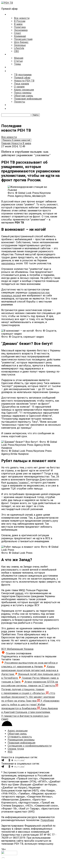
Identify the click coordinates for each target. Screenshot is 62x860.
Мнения (18, 58)
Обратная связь (23, 95)
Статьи (18, 61)
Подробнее (47, 820)
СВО (16, 51)
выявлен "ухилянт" (18, 482)
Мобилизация (15, 649)
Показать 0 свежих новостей (16, 140)
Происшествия (23, 39)
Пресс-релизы (22, 92)
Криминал (20, 36)
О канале (19, 86)
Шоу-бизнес (21, 42)
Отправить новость (20, 736)
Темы (17, 64)
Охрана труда (16, 748)
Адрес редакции (24, 89)
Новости (17, 143)
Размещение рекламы (21, 739)
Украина (28, 649)
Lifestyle (19, 48)
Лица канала (21, 83)
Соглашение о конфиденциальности (30, 745)
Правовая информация (28, 98)
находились (8, 263)
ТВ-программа (22, 74)
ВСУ (4, 649)
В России (19, 21)
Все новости (21, 18)
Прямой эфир (22, 77)
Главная (6, 143)
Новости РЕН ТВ (24, 80)
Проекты (19, 101)
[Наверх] (3, 857)
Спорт (17, 33)
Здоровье (20, 45)
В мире (18, 24)
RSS (10, 751)
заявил (19, 593)
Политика (20, 27)
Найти (35, 115)
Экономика (21, 30)
